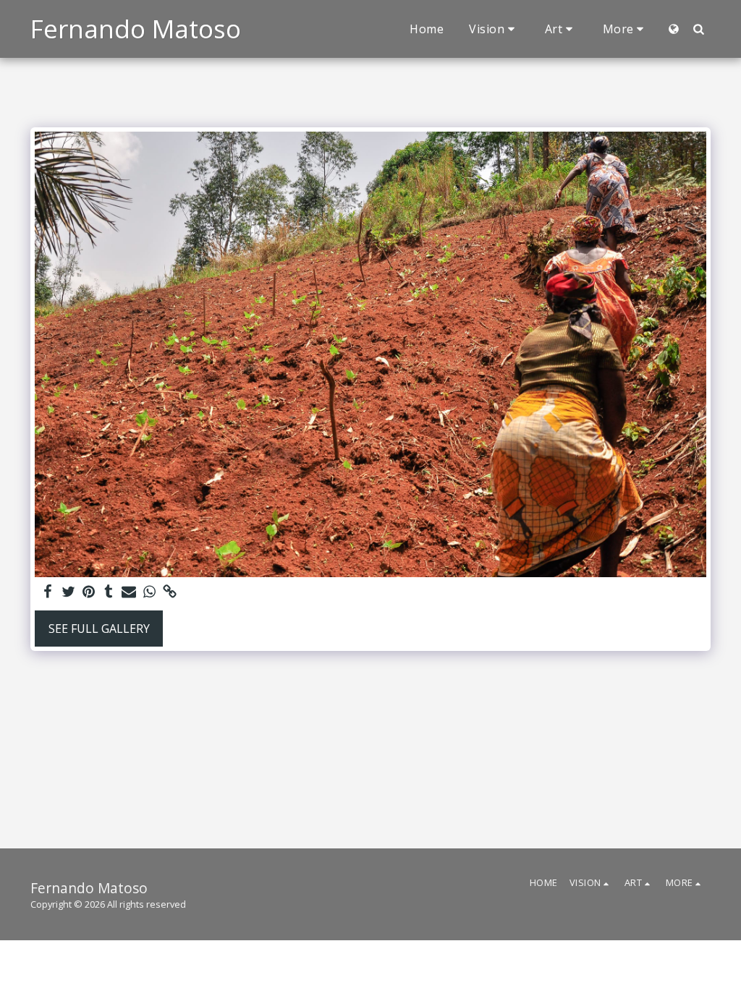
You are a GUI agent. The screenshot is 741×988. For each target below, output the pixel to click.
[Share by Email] (129, 592)
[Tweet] (68, 592)
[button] (494, 29)
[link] (169, 592)
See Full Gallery (99, 628)
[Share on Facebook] (48, 592)
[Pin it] (88, 592)
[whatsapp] (149, 592)
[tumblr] (108, 592)
